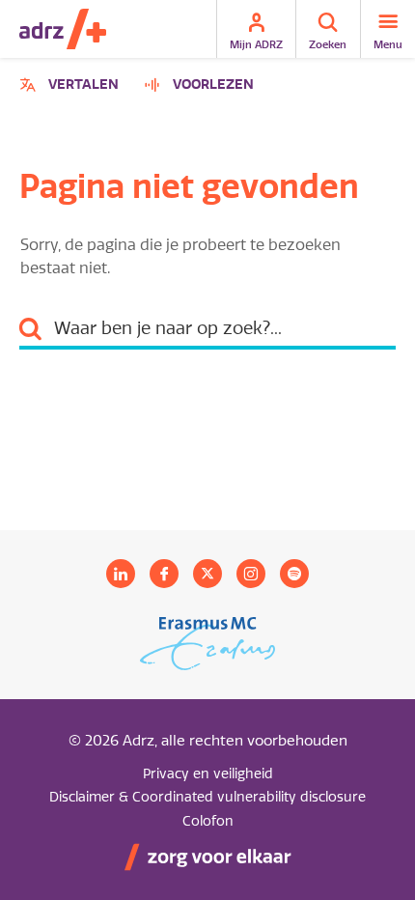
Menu (388, 44)
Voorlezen (213, 84)
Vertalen (71, 87)
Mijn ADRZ (256, 44)
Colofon (208, 821)
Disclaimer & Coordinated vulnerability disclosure (207, 797)
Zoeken (327, 44)
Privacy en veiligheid (208, 774)
